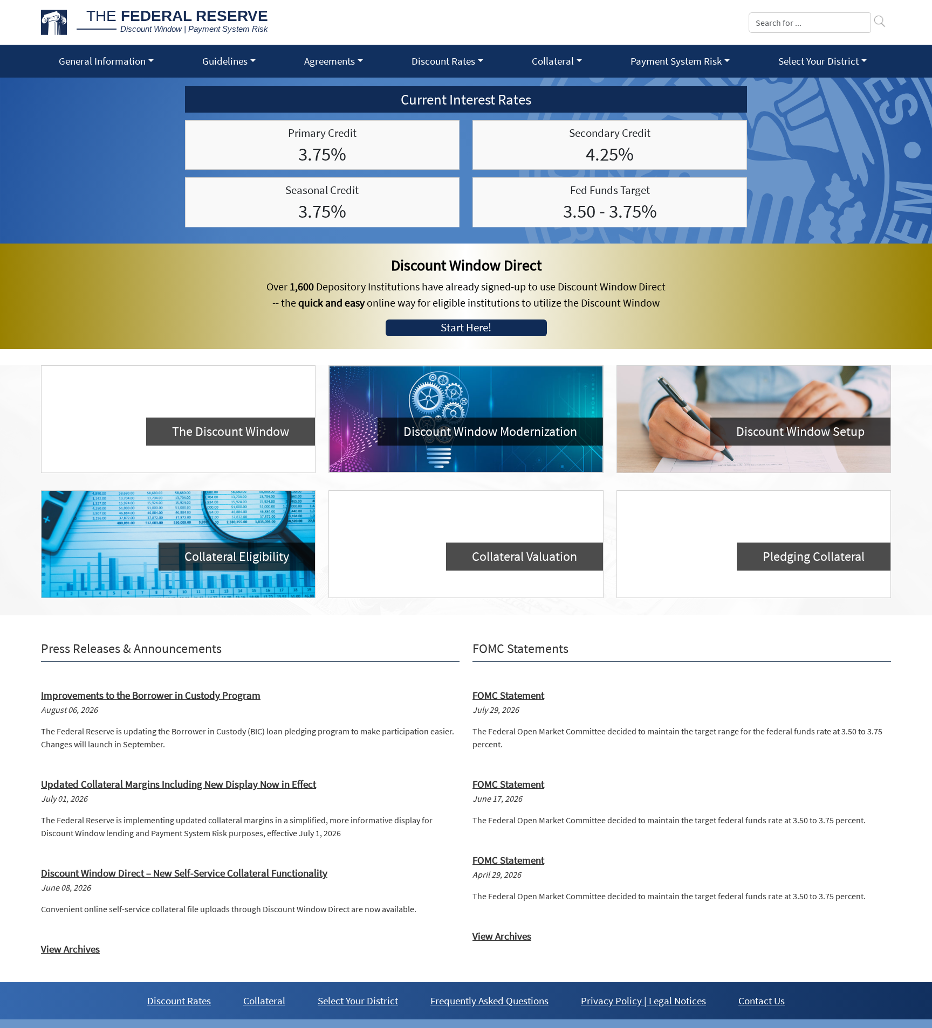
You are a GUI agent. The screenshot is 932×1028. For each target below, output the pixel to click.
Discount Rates (179, 1000)
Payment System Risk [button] (676, 60)
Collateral (264, 1000)
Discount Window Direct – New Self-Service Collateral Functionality (184, 872)
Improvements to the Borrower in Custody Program (151, 695)
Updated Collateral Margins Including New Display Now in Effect (178, 783)
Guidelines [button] (225, 60)
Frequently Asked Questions (489, 1000)
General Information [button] (102, 60)
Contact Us (761, 1000)
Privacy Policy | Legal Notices (643, 1000)
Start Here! (466, 328)
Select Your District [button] (818, 60)
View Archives (70, 948)
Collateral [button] (553, 60)
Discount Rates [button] (443, 60)
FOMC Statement (508, 695)
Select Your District (358, 1000)
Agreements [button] (329, 60)
